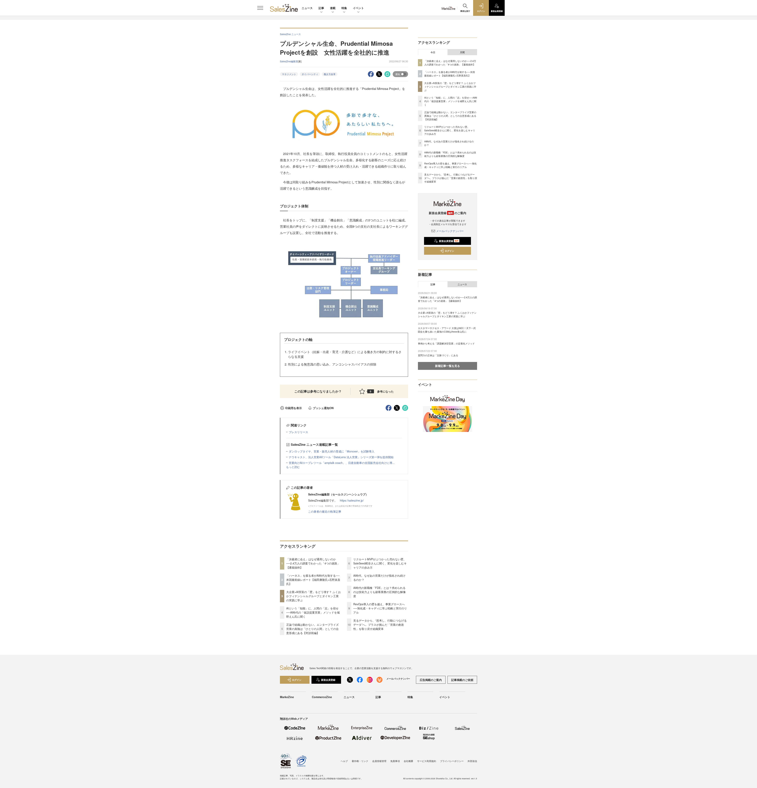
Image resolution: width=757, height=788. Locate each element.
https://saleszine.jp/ (352, 500)
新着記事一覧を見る (447, 366)
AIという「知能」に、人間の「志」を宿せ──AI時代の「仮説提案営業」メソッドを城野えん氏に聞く (313, 612)
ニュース (307, 8)
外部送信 (472, 761)
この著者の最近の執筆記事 (324, 511)
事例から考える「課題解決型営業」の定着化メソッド (446, 343)
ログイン (449, 251)
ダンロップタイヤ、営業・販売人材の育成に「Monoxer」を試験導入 (331, 451)
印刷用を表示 (293, 408)
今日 (433, 52)
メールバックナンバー (450, 231)
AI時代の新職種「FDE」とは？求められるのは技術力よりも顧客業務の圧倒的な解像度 (379, 592)
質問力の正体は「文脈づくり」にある (438, 355)
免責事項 (395, 761)
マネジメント (289, 74)
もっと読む (293, 467)
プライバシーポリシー (452, 761)
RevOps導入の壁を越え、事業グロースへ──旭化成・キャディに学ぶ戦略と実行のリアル (380, 608)
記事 (321, 8)
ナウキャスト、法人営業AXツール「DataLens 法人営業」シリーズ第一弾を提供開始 (341, 457)
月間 (462, 52)
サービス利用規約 (426, 761)
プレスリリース (298, 432)
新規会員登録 (449, 241)
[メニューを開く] (260, 8)
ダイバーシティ (310, 74)
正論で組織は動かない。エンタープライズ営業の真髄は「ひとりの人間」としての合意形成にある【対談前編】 (312, 629)
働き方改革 (330, 74)
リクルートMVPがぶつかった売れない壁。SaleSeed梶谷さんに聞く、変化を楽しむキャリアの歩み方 (380, 563)
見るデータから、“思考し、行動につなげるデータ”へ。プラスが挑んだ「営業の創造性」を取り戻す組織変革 (380, 624)
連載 (333, 8)
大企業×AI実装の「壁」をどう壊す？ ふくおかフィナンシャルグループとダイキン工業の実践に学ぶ (313, 596)
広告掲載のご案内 (431, 680)
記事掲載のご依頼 (462, 680)
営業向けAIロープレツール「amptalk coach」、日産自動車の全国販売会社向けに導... (342, 463)
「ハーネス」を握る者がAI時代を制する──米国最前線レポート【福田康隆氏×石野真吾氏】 (313, 580)
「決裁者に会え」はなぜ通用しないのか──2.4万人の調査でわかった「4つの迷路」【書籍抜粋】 (313, 563)
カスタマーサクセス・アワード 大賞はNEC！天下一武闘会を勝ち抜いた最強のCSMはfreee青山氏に (447, 329)
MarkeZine (287, 697)
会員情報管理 (379, 761)
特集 (344, 8)
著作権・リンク (360, 761)
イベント (358, 8)
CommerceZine (322, 697)
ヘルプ (344, 761)
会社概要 (408, 761)
